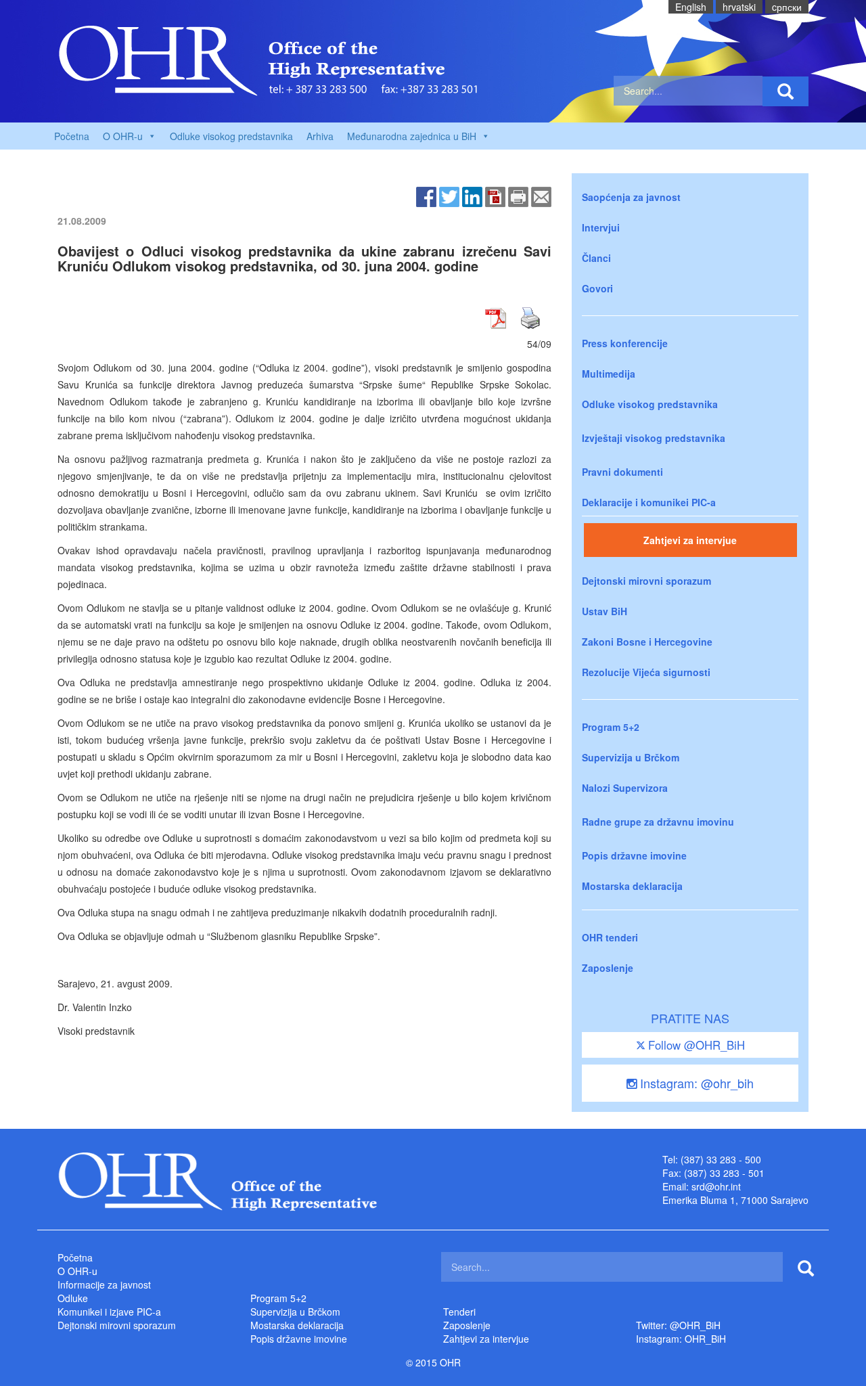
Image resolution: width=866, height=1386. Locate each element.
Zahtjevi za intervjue (690, 540)
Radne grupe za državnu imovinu (658, 821)
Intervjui (601, 227)
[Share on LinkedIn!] (472, 195)
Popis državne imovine (634, 855)
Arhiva (320, 136)
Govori (597, 288)
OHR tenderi (610, 937)
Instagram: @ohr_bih (695, 1083)
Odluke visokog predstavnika (231, 136)
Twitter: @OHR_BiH (678, 1325)
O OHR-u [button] (123, 136)
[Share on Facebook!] (426, 195)
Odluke (73, 1298)
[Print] (518, 195)
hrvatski (739, 7)
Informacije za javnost (104, 1284)
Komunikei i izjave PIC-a (109, 1311)
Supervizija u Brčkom (630, 757)
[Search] (785, 91)
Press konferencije (625, 343)
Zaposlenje (607, 968)
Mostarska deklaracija (632, 886)
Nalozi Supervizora (625, 788)
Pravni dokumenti (622, 471)
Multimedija (608, 373)
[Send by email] (541, 195)
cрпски (787, 7)
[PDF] (495, 195)
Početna (71, 136)
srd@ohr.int (716, 1186)
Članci (596, 258)
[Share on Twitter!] (449, 195)
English (690, 7)
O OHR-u (77, 1271)
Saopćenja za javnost (631, 197)
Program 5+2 (610, 727)
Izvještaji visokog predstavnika (653, 438)
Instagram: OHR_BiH (681, 1338)
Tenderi (459, 1311)
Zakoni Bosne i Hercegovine (647, 641)
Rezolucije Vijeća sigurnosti (646, 672)
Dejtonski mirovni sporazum (646, 580)
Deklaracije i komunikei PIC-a (649, 502)
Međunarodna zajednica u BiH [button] (411, 136)
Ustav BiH (604, 611)
